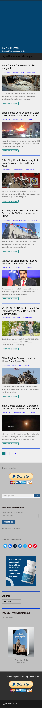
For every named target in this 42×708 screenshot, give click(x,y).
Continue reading (10, 103)
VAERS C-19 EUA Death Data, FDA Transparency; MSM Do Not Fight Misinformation (20, 311)
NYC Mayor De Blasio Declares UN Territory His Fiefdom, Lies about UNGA (20, 213)
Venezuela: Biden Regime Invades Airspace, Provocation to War (19, 262)
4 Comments (28, 267)
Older (14, 453)
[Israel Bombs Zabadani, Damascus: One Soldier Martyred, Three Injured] (21, 423)
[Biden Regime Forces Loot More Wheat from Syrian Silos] (21, 376)
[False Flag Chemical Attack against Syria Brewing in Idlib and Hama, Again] (21, 180)
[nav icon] (39, 49)
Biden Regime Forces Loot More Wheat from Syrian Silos (18, 359)
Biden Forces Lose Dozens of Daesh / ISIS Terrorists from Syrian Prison (20, 114)
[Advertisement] (21, 22)
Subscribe (8, 522)
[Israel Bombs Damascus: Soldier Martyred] (21, 83)
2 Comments (31, 72)
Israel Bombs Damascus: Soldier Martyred (18, 67)
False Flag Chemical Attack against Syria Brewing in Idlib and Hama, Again (20, 163)
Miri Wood (6, 72)
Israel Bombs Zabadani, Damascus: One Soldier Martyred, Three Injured (20, 407)
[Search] (37, 495)
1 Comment (30, 119)
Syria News (10, 48)
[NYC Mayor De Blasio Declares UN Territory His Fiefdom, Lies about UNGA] (21, 231)
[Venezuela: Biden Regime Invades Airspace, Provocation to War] (21, 278)
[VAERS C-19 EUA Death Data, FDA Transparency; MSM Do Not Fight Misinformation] (21, 328)
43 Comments (27, 317)
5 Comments (32, 220)
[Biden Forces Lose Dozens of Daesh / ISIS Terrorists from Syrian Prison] (21, 130)
